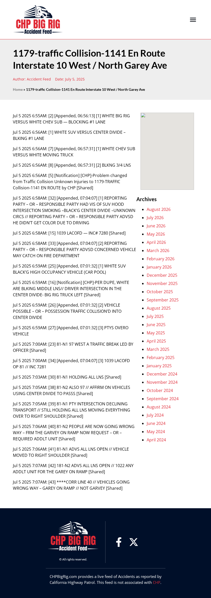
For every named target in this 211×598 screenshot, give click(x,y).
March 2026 (158, 250)
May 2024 (156, 431)
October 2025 (160, 291)
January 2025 (159, 366)
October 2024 (160, 390)
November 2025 (162, 283)
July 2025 (155, 316)
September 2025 (163, 300)
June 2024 (156, 423)
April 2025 (156, 341)
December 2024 (162, 374)
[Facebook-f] (119, 542)
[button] (193, 20)
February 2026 (160, 259)
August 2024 (159, 407)
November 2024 (162, 382)
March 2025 (158, 349)
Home (18, 89)
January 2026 (159, 267)
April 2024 (156, 440)
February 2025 (160, 357)
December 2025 (162, 275)
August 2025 (159, 308)
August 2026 (159, 209)
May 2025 (156, 333)
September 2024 (163, 398)
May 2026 (156, 234)
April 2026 (156, 242)
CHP (156, 582)
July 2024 (155, 415)
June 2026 (156, 226)
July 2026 (155, 217)
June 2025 (156, 324)
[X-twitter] (133, 542)
